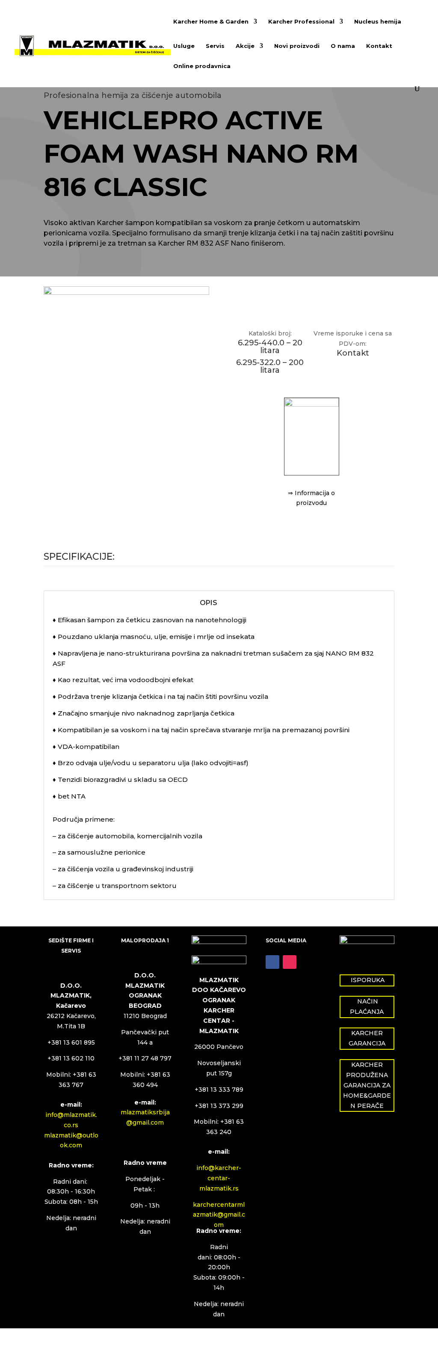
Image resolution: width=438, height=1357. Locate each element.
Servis (215, 46)
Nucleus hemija (377, 21)
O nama (343, 46)
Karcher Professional (301, 21)
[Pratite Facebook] (272, 962)
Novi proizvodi (297, 46)
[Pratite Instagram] (289, 962)
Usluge (184, 46)
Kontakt (379, 46)
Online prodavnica (202, 66)
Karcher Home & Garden (211, 21)
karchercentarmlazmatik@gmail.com (219, 1215)
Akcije (245, 46)
